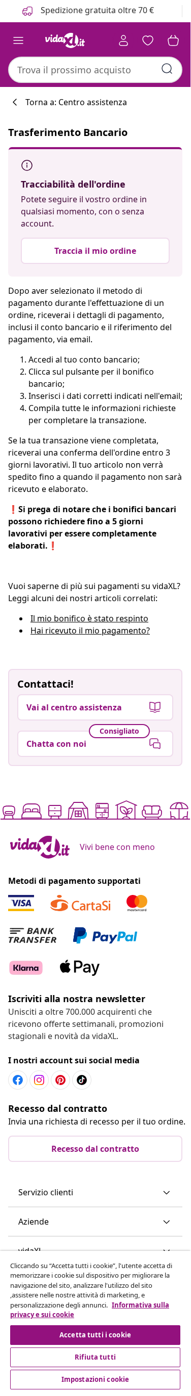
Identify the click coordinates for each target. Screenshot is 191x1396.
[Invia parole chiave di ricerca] (167, 69)
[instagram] (39, 1080)
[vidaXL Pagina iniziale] (65, 40)
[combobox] (95, 70)
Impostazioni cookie (95, 1379)
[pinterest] (60, 1080)
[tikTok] (82, 1080)
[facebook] (18, 1080)
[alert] (95, 212)
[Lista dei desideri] (148, 40)
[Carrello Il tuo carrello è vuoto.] (173, 40)
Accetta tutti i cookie (95, 1334)
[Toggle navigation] (18, 40)
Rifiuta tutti (95, 1357)
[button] (95, 1192)
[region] (95, 1321)
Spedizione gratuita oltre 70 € (96, 10)
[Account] (123, 40)
